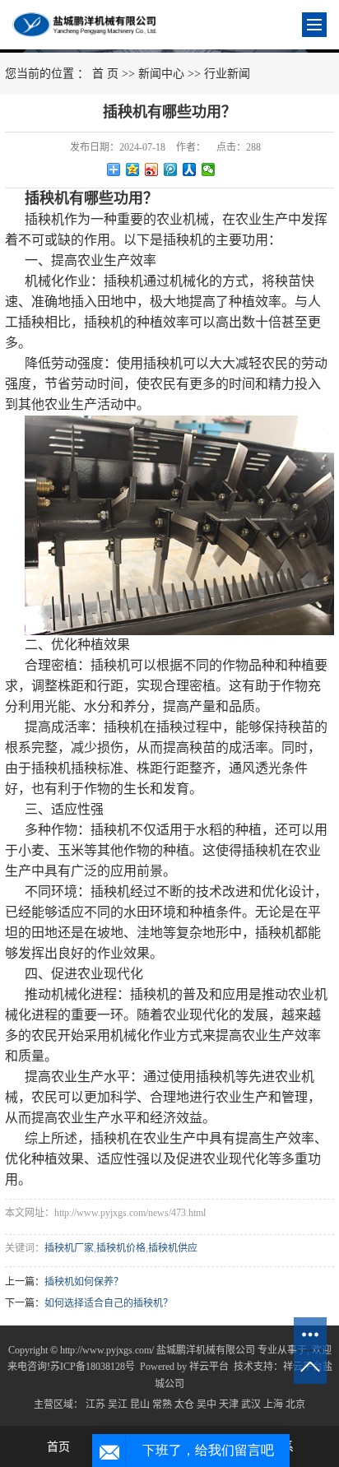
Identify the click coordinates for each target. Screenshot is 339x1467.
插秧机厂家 (69, 1248)
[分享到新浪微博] (152, 169)
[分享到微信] (209, 169)
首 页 (105, 73)
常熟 (162, 1404)
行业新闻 (227, 73)
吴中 (206, 1404)
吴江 (118, 1404)
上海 (273, 1404)
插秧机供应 (172, 1248)
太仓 (184, 1404)
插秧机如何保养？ (83, 1282)
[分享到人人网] (190, 169)
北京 (295, 1404)
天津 (229, 1404)
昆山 (140, 1404)
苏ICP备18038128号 (92, 1366)
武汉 (251, 1404)
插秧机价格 (121, 1248)
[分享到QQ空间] (133, 169)
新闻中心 (161, 73)
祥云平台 (209, 1366)
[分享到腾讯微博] (171, 169)
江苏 (95, 1404)
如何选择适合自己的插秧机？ (108, 1303)
